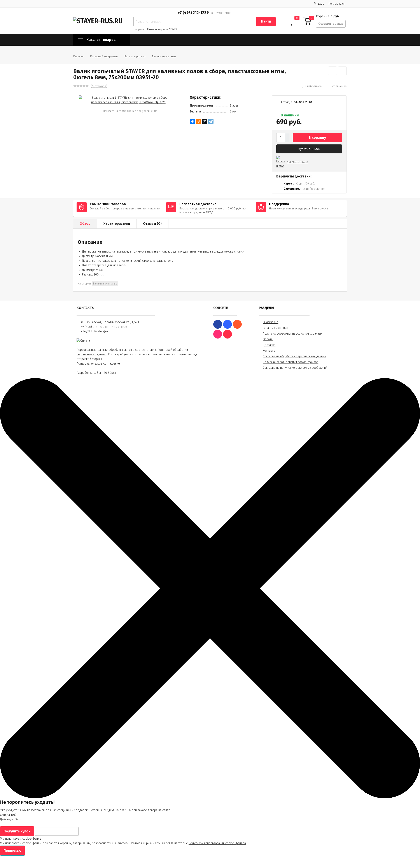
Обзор (85, 223)
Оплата (268, 339)
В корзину (317, 137)
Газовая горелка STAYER (162, 29)
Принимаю (12, 850)
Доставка (269, 345)
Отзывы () (152, 223)
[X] (204, 121)
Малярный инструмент (104, 56)
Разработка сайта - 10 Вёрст (96, 373)
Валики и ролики (134, 56)
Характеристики (116, 223)
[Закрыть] (210, 797)
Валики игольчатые (164, 56)
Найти (266, 21)
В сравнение (338, 86)
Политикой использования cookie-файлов (217, 843)
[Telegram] (211, 121)
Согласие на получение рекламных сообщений (295, 368)
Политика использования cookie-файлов (290, 362)
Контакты (269, 351)
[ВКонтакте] (192, 121)
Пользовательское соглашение (98, 363)
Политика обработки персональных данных (292, 333)
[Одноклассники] (198, 121)
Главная (78, 56)
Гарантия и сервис (275, 328)
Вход (321, 3)
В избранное (313, 86)
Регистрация (337, 3)
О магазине (270, 322)
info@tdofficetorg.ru (94, 331)
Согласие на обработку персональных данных (294, 356)
